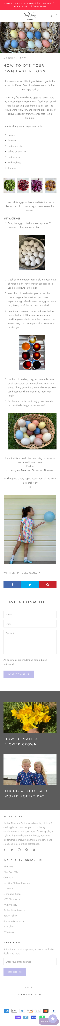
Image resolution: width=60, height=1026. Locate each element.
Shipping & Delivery (13, 921)
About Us (8, 866)
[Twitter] (12, 849)
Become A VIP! (48, 1021)
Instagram (15, 470)
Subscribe (15, 972)
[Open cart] (56, 15)
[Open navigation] (4, 16)
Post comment (18, 674)
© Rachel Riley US (30, 994)
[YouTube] (34, 849)
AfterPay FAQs (10, 872)
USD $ (28, 987)
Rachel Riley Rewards (14, 910)
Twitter (35, 470)
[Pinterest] (26, 849)
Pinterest (48, 470)
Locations (8, 888)
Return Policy (10, 915)
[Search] (51, 15)
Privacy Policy (10, 904)
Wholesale (9, 932)
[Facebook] (4, 849)
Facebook (26, 470)
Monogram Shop (12, 894)
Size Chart (8, 926)
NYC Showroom (11, 899)
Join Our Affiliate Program (16, 883)
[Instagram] (19, 849)
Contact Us (9, 877)
